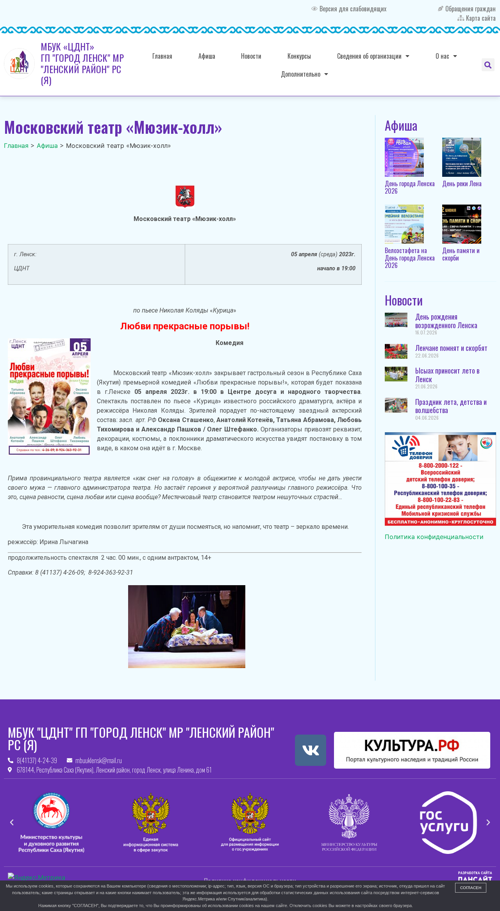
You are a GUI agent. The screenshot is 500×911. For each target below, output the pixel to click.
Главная (162, 56)
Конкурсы (299, 56)
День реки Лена (462, 183)
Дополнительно (300, 74)
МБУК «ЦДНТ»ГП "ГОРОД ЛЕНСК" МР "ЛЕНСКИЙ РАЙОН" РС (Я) (82, 63)
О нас (442, 56)
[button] (488, 64)
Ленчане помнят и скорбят (451, 348)
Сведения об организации (369, 56)
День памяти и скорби (461, 254)
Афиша (206, 56)
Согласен (470, 888)
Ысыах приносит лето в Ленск (447, 374)
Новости (251, 56)
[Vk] (310, 750)
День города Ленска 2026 (410, 187)
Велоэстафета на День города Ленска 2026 (410, 258)
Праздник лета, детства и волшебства (451, 406)
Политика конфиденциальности (434, 537)
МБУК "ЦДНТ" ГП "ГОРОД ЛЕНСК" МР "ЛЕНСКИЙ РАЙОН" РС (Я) (141, 738)
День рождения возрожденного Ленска (446, 320)
